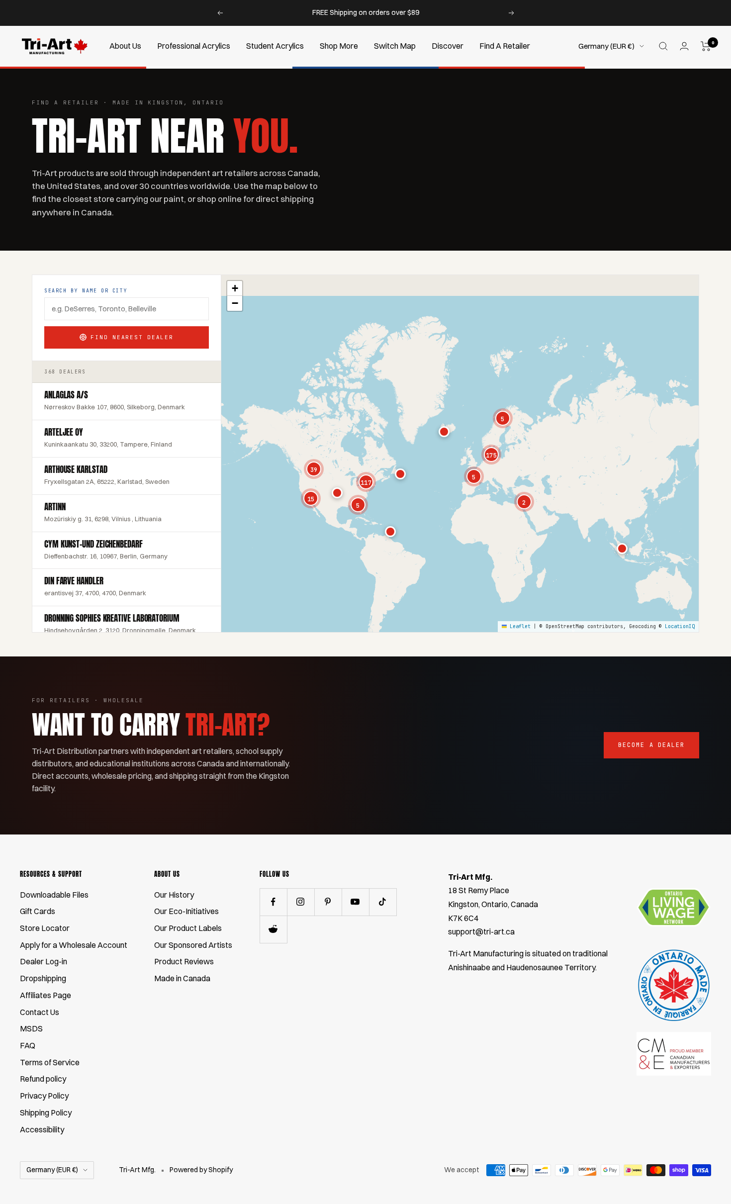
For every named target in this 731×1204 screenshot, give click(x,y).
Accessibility (42, 1129)
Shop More (339, 46)
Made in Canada (182, 978)
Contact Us (39, 1012)
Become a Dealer (651, 745)
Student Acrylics (275, 46)
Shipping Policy (46, 1112)
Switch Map (395, 46)
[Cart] (706, 46)
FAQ (27, 1045)
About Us (125, 46)
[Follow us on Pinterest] (328, 902)
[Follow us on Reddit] (273, 929)
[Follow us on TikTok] (382, 902)
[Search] (663, 46)
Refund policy (43, 1079)
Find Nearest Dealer (132, 337)
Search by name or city (85, 290)
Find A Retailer (504, 46)
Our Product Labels (188, 928)
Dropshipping (43, 978)
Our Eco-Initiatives (186, 911)
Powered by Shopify (201, 1169)
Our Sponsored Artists (193, 945)
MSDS (31, 1028)
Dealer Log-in (43, 961)
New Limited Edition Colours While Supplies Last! (366, 12)
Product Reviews (184, 961)
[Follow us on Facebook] (273, 902)
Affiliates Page (45, 995)
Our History (174, 895)
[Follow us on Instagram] (300, 902)
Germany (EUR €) (606, 46)
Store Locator (45, 928)
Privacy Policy (44, 1096)
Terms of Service (50, 1062)
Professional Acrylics (193, 46)
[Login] (684, 46)
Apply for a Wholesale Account (73, 945)
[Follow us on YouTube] (355, 902)
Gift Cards (37, 911)
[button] (390, 531)
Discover (447, 46)
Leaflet (519, 626)
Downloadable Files (54, 895)
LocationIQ (680, 626)
